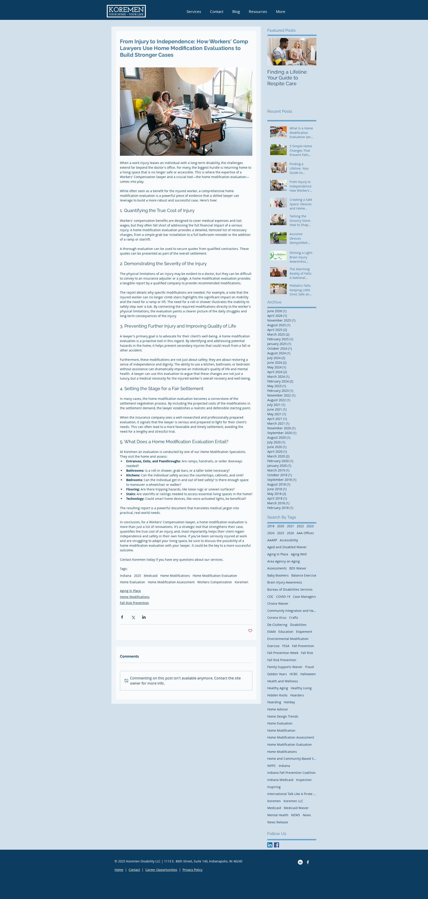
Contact (134, 870)
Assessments (277, 568)
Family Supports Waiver (284, 667)
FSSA (285, 646)
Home (119, 870)
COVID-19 (283, 596)
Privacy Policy (192, 870)
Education (285, 631)
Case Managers (304, 596)
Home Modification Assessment (171, 582)
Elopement (304, 631)
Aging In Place (130, 591)
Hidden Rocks (277, 695)
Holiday (289, 702)
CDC (270, 596)
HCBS (294, 674)
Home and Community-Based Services (291, 758)
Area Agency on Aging (283, 561)
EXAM (271, 631)
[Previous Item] (274, 51)
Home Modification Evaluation (215, 575)
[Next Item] (309, 51)
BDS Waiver (298, 568)
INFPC (271, 766)
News (307, 815)
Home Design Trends (282, 716)
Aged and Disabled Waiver (287, 547)
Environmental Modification (288, 639)
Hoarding (274, 702)
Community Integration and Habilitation (291, 610)
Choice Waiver (277, 603)
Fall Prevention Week (282, 653)
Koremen (241, 582)
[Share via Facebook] (122, 617)
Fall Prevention (303, 646)
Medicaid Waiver (296, 808)
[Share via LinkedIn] (144, 617)
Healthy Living (301, 688)
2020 (280, 526)
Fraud (309, 667)
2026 (290, 533)
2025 (137, 575)
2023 (310, 526)
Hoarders (297, 695)
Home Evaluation (132, 582)
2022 (300, 526)
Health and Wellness (282, 681)
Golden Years (277, 674)
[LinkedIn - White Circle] (300, 862)
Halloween (308, 674)
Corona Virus (276, 617)
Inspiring (274, 787)
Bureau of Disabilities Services (290, 589)
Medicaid (151, 575)
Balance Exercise (303, 575)
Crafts (293, 617)
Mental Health (277, 815)
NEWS (295, 815)
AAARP (272, 540)
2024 (270, 533)
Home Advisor (277, 709)
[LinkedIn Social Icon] (269, 844)
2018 (270, 526)
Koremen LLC (293, 801)
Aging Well (299, 554)
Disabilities (298, 625)
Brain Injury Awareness (284, 582)
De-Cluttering (277, 625)
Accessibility (289, 540)
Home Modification (281, 730)
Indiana (125, 575)
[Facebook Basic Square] (276, 844)
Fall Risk (307, 653)
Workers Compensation (214, 582)
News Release (277, 822)
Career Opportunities (161, 870)
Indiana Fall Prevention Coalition (291, 772)
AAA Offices (305, 533)
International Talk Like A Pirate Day (291, 794)
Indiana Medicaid (280, 780)
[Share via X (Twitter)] (133, 617)
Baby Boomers (278, 575)
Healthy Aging (277, 688)
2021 (290, 526)
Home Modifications (175, 575)
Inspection (304, 780)
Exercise (273, 646)
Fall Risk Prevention (134, 603)
